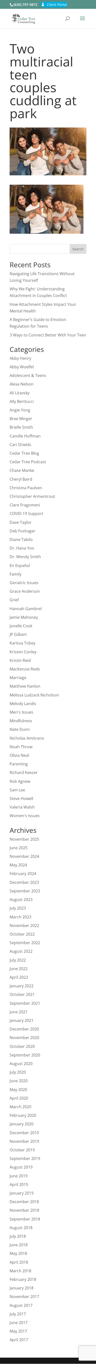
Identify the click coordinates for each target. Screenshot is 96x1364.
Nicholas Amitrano (27, 738)
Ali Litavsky (20, 393)
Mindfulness (21, 720)
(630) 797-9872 (25, 4)
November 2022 (24, 925)
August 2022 (21, 951)
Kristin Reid (20, 660)
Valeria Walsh (22, 807)
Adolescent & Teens (28, 375)
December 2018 (24, 1201)
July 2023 (18, 908)
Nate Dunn (20, 729)
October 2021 (22, 994)
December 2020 (24, 1029)
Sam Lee (17, 790)
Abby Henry (20, 358)
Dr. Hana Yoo (22, 548)
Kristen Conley (23, 652)
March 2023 (20, 917)
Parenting (19, 764)
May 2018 (18, 1253)
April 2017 (19, 1339)
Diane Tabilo (21, 539)
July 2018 (18, 1236)
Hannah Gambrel (26, 608)
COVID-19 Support (26, 513)
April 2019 (19, 1184)
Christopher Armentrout (32, 496)
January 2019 (21, 1193)
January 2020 (21, 1124)
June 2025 (19, 847)
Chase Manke (22, 470)
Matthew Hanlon (25, 686)
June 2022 (19, 968)
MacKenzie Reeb (25, 669)
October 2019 (22, 1150)
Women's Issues (25, 815)
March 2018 (20, 1271)
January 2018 (21, 1288)
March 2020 (20, 1106)
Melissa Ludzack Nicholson (34, 695)
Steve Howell (21, 798)
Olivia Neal (19, 755)
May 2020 (18, 1089)
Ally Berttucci (22, 401)
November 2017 (24, 1296)
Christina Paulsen (26, 487)
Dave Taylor (21, 522)
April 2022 (19, 977)
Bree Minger (21, 418)
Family (15, 574)
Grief (14, 600)
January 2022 (21, 986)
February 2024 (23, 873)
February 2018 (23, 1279)
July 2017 (18, 1314)
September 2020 (25, 1055)
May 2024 (18, 865)
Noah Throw (21, 746)
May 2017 (18, 1331)
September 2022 (25, 942)
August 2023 (21, 899)
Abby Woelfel (22, 367)
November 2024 (24, 856)
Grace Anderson (25, 591)
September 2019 (25, 1158)
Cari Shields (20, 444)
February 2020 (23, 1115)
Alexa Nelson (21, 384)
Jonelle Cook (21, 626)
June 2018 (19, 1245)
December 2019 (24, 1132)
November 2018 (24, 1210)
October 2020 (22, 1046)
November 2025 (24, 839)
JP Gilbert (18, 634)
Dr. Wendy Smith (25, 556)
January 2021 (21, 1020)
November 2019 (24, 1141)
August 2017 (21, 1305)
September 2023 (25, 891)
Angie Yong (20, 410)
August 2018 (21, 1227)
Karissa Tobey (22, 643)
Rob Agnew (20, 781)
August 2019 (21, 1167)
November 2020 (24, 1037)
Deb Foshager (22, 531)
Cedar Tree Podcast (28, 461)
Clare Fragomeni (25, 505)
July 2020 (18, 1072)
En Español (20, 565)
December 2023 (24, 882)
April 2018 (19, 1262)
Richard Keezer (24, 772)
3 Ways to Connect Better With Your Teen (48, 335)
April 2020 (19, 1098)
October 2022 (22, 934)
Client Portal (57, 4)
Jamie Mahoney (24, 617)
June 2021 (19, 1012)
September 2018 (25, 1219)
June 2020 (19, 1080)
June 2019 (19, 1176)
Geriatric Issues (24, 582)
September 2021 (25, 1003)
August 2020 (21, 1063)
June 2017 (19, 1322)
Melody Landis (23, 703)
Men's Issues (21, 712)
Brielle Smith (21, 427)
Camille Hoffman (25, 436)
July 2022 (18, 960)
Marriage (18, 677)
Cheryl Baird (21, 479)
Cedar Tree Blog (24, 453)
